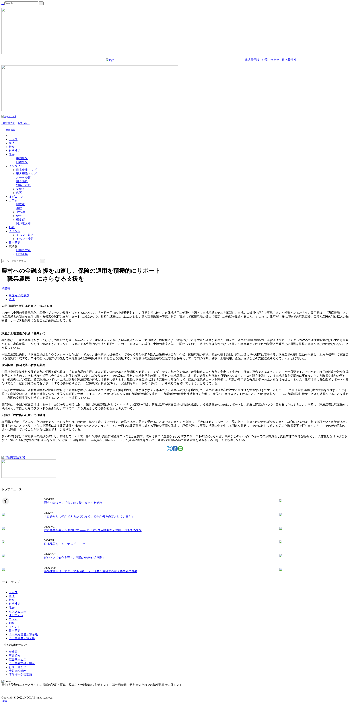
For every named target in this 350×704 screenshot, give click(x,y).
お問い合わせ (270, 59)
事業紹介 (14, 655)
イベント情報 (25, 238)
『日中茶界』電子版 (22, 638)
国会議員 (22, 181)
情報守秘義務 (17, 670)
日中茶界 (14, 242)
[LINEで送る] (180, 450)
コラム (13, 200)
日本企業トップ (26, 169)
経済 (12, 143)
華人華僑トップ (26, 173)
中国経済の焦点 (19, 295)
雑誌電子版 (252, 59)
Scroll (4, 700)
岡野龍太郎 (23, 223)
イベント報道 (25, 234)
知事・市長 (23, 185)
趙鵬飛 (5, 288)
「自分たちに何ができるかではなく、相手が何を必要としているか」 (89, 516)
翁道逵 (20, 204)
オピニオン (16, 196)
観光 (12, 154)
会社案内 (14, 651)
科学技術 (14, 150)
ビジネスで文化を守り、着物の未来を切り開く (74, 557)
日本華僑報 (288, 59)
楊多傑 (20, 219)
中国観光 (22, 158)
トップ (13, 139)
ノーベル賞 (23, 177)
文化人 (20, 189)
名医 (19, 192)
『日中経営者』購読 (22, 663)
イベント (14, 231)
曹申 (19, 215)
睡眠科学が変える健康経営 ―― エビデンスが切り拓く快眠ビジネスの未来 (93, 530)
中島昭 (20, 211)
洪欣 (19, 208)
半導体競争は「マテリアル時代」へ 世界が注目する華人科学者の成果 (90, 571)
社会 (12, 146)
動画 (12, 227)
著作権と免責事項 (20, 674)
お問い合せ (24, 123)
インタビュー (17, 166)
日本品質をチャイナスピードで (64, 543)
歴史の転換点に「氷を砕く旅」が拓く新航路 (73, 502)
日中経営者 (23, 250)
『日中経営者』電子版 (23, 634)
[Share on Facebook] (175, 450)
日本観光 (22, 162)
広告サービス (17, 659)
